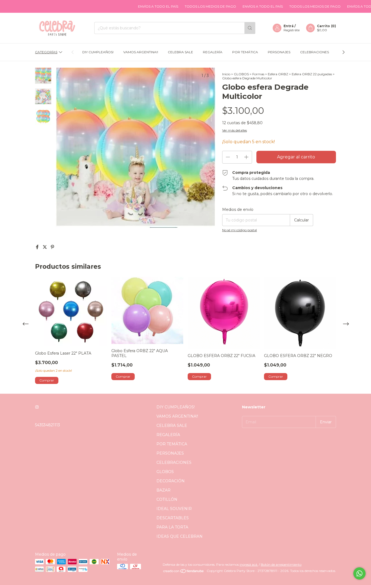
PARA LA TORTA (172, 527)
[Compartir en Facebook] (37, 247)
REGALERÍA (212, 52)
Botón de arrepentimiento (281, 564)
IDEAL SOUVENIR (174, 508)
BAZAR (163, 490)
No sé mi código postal (239, 230)
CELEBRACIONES (314, 52)
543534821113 (47, 425)
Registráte (292, 30)
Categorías (46, 52)
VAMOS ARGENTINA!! (140, 52)
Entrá (289, 26)
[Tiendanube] (184, 572)
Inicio (226, 74)
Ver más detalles (234, 130)
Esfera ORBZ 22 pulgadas (312, 74)
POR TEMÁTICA (245, 52)
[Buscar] (249, 28)
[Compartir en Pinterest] (52, 247)
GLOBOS (241, 74)
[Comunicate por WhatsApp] (359, 573)
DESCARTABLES (172, 517)
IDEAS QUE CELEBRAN (179, 536)
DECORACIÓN (170, 480)
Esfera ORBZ (278, 74)
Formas (258, 74)
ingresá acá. (249, 564)
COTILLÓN (166, 499)
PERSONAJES (279, 52)
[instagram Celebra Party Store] (37, 407)
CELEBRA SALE (180, 52)
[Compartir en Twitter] (45, 247)
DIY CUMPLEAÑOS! (98, 52)
